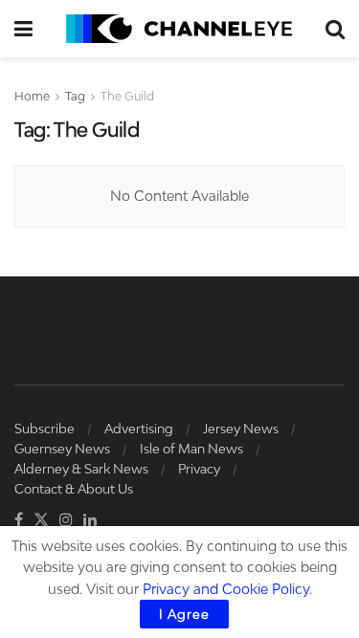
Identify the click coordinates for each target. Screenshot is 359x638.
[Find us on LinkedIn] (90, 520)
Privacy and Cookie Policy (226, 589)
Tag (75, 96)
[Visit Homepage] (179, 29)
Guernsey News (62, 448)
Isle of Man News (191, 448)
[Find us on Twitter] (41, 520)
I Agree (184, 614)
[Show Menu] (23, 28)
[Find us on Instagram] (66, 520)
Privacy (199, 468)
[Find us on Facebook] (18, 520)
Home (32, 96)
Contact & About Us (73, 488)
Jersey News (241, 428)
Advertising (138, 428)
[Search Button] (335, 28)
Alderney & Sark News (81, 468)
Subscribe (44, 428)
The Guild (127, 96)
